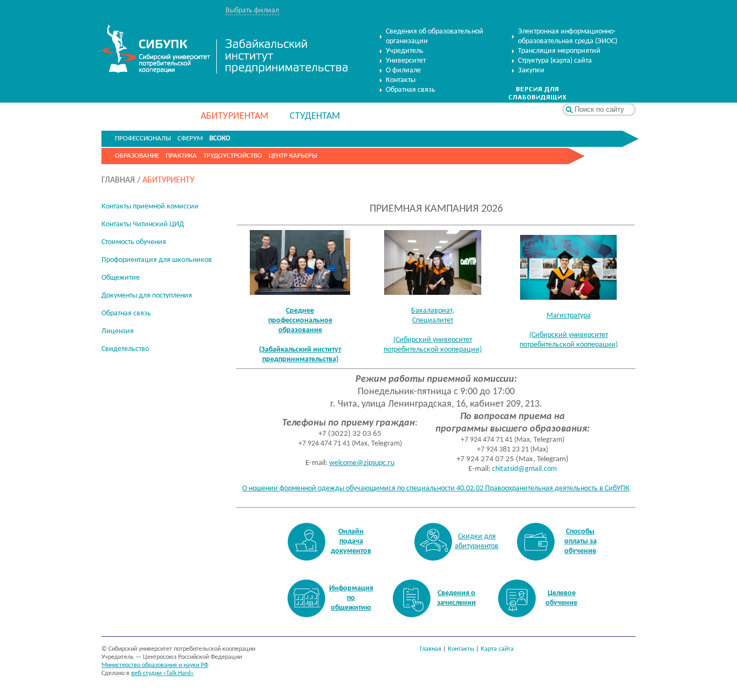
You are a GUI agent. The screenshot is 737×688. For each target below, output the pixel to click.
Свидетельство (125, 349)
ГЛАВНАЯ (118, 180)
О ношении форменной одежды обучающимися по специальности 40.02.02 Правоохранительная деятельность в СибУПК (436, 488)
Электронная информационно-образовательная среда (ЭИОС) (567, 36)
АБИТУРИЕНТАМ (234, 116)
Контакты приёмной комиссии (150, 207)
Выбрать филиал (252, 10)
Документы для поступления (146, 296)
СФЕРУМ (190, 138)
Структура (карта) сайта (555, 61)
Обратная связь (410, 90)
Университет (406, 61)
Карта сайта (497, 649)
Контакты (400, 80)
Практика (181, 155)
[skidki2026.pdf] (433, 542)
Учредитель (405, 51)
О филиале (403, 70)
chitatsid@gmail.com (524, 469)
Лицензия (117, 331)
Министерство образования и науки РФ (154, 665)
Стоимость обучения (133, 242)
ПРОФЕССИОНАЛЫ (143, 138)
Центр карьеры (293, 155)
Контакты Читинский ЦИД (142, 224)
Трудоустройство (232, 155)
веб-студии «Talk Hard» (162, 673)
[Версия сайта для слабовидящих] (537, 98)
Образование (137, 155)
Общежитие (120, 278)
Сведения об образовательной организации (434, 36)
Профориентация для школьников (156, 260)
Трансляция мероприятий (559, 51)
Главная (430, 649)
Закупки (531, 70)
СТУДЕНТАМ (315, 116)
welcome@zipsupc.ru (361, 463)
